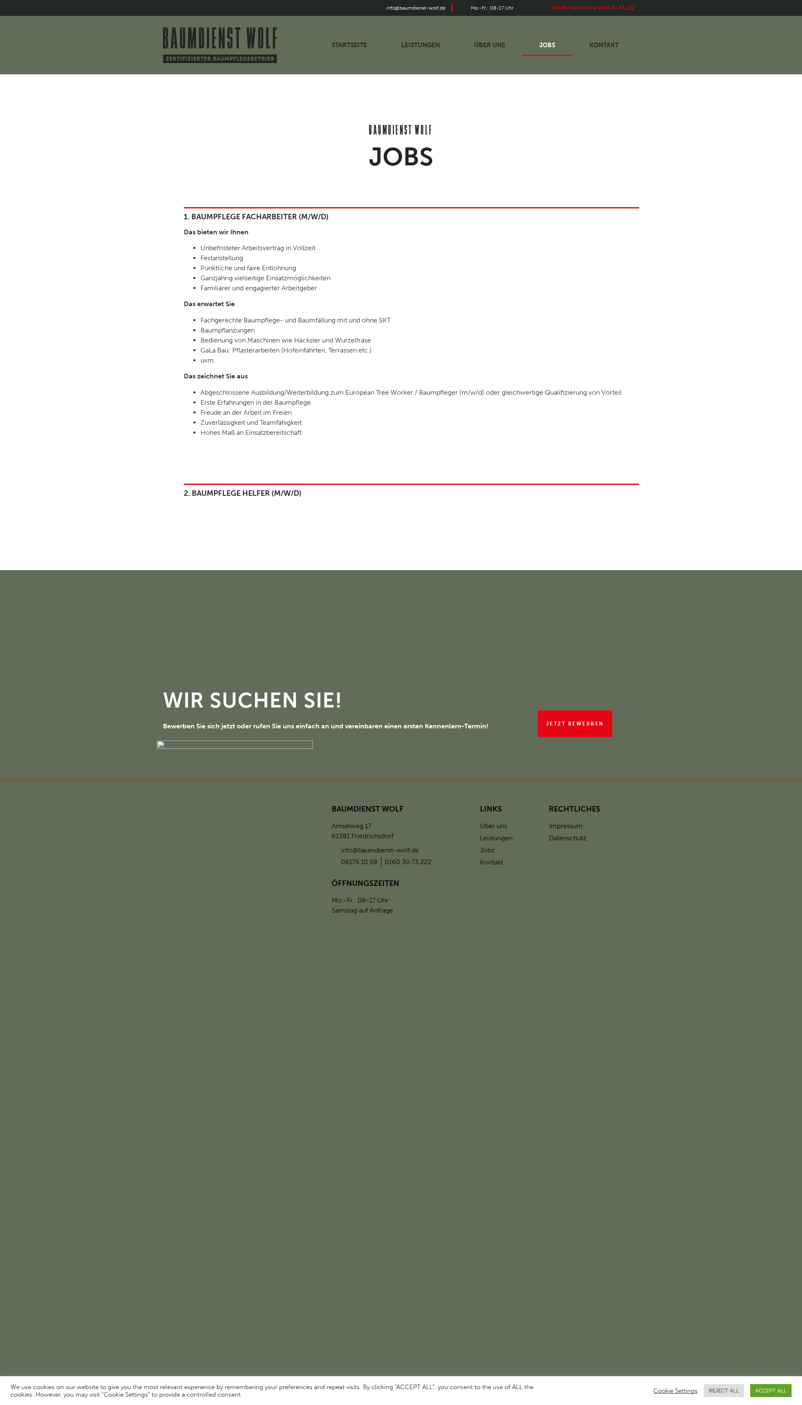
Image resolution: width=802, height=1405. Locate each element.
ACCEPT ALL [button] (771, 1390)
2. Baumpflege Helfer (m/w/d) (243, 493)
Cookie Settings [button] (675, 1391)
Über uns (489, 45)
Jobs (547, 45)
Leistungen (420, 45)
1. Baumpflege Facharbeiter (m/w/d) (256, 216)
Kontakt (604, 45)
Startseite (349, 45)
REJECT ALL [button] (724, 1390)
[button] (575, 723)
